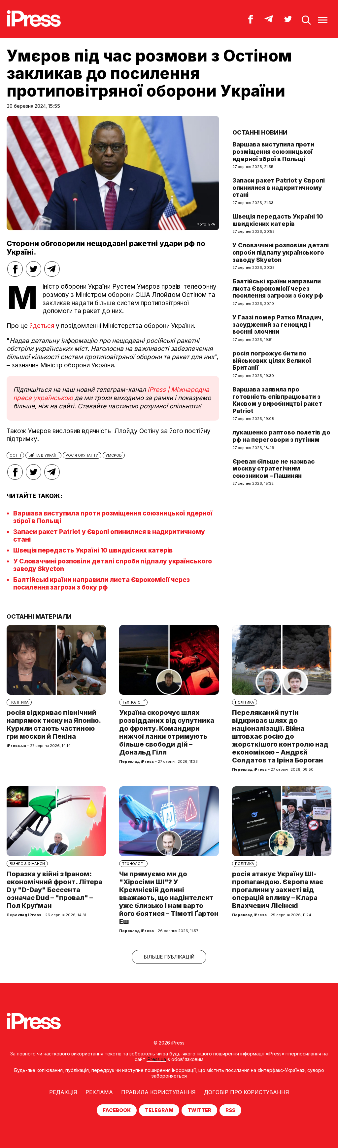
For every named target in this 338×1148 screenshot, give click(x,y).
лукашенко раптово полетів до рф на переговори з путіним (281, 436)
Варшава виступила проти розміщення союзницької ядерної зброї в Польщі (273, 151)
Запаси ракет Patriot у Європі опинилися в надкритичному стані (278, 187)
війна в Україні (43, 455)
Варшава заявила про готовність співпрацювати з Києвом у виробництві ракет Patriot (277, 400)
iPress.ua (156, 1059)
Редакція (63, 1092)
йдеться (41, 326)
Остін (15, 455)
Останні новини (259, 132)
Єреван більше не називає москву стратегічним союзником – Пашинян (273, 468)
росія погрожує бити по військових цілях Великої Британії (271, 360)
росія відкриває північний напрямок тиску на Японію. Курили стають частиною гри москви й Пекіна (54, 724)
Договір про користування (246, 1092)
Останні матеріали (39, 616)
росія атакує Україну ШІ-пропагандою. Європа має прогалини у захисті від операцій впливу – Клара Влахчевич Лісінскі (277, 890)
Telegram (159, 1110)
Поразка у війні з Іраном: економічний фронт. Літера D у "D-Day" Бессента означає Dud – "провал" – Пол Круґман (54, 890)
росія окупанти (82, 455)
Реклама (99, 1092)
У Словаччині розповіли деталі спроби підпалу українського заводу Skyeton (280, 252)
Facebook (117, 1110)
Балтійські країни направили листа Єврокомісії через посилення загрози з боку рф (101, 583)
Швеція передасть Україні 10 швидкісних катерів (93, 550)
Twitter (199, 1110)
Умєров (114, 455)
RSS (230, 1110)
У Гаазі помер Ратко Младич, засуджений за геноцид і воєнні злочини (277, 324)
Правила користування (158, 1092)
